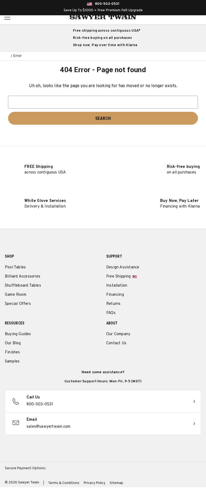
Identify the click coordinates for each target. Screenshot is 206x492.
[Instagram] (109, 357)
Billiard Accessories (22, 276)
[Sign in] (188, 17)
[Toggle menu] (7, 17)
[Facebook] (119, 357)
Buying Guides (18, 334)
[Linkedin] (149, 357)
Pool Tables (15, 267)
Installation (116, 285)
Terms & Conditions (63, 483)
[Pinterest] (129, 357)
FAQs (111, 313)
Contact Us (116, 343)
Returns (113, 303)
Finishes (12, 352)
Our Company (118, 334)
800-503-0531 (107, 4)
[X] (139, 357)
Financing (115, 294)
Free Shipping (118, 276)
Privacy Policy (94, 483)
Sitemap (116, 483)
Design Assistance (122, 267)
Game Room (15, 294)
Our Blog (13, 343)
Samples (12, 361)
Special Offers (18, 303)
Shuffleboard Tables (23, 285)
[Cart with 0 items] (200, 17)
